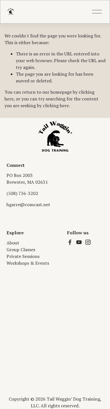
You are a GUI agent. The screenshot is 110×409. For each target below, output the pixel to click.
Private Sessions (22, 256)
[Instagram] (88, 242)
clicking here (56, 105)
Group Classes (20, 249)
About (12, 243)
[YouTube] (79, 242)
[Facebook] (70, 242)
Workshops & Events (27, 263)
